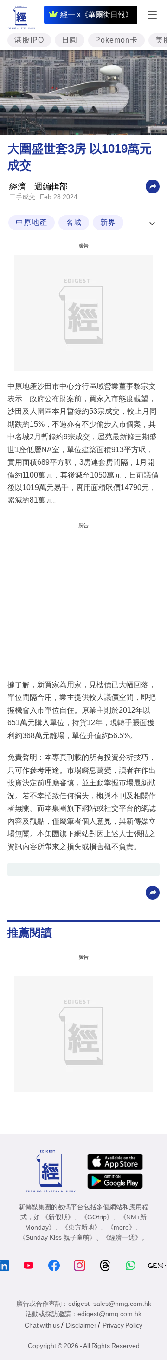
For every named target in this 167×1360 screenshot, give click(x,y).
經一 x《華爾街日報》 (96, 15)
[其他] (153, 186)
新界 (108, 222)
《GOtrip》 (97, 1217)
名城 (74, 222)
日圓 (69, 40)
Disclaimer (81, 1325)
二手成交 (22, 196)
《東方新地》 (81, 1227)
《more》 (121, 1227)
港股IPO (29, 40)
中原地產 (31, 222)
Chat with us (42, 1325)
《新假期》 (58, 1217)
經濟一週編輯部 (38, 186)
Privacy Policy (122, 1325)
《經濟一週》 (122, 1237)
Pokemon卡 (116, 40)
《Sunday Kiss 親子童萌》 (57, 1237)
